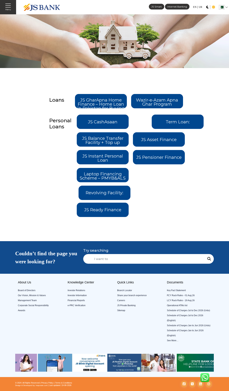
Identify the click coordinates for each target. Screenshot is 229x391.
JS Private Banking (126, 305)
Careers (121, 300)
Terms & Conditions (63, 383)
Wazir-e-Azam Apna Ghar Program (157, 102)
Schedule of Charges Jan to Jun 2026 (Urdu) (188, 325)
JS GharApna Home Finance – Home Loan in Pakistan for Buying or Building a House (101, 102)
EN (194, 7)
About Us (24, 282)
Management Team (27, 300)
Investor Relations (76, 290)
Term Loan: (178, 121)
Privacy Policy (47, 383)
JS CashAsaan (102, 121)
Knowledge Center (81, 282)
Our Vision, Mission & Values (32, 295)
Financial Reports (76, 300)
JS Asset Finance (159, 139)
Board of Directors (26, 290)
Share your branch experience (132, 295)
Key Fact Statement (176, 290)
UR (200, 7)
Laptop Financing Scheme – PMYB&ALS (103, 176)
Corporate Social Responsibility (33, 305)
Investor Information (77, 295)
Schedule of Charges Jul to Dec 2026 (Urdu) (188, 310)
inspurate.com (41, 385)
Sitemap (121, 310)
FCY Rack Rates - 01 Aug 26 (181, 295)
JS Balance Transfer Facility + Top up (102, 140)
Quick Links (125, 282)
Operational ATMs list (177, 305)
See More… (173, 340)
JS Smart (156, 6)
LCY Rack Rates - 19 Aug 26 (181, 300)
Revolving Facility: (104, 192)
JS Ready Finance (102, 209)
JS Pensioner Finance (159, 157)
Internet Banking (177, 6)
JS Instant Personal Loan (102, 158)
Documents (175, 282)
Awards (21, 310)
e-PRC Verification (77, 305)
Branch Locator (124, 290)
